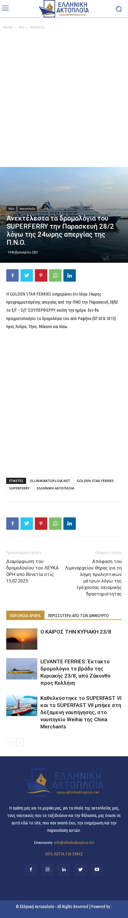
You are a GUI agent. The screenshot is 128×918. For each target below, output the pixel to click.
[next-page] (20, 742)
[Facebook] (12, 275)
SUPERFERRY (19, 488)
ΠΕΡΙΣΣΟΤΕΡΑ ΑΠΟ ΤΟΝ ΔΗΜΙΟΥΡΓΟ (78, 615)
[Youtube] (97, 869)
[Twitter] (27, 275)
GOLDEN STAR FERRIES (95, 480)
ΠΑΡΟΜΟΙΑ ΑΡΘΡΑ (25, 615)
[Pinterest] (41, 275)
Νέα (21, 27)
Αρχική (8, 27)
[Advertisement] (64, 100)
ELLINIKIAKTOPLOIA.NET (50, 480)
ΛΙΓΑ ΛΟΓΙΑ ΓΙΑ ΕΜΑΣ (64, 853)
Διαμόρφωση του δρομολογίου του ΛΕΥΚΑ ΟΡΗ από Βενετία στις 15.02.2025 (32, 571)
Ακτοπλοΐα (37, 27)
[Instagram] (47, 869)
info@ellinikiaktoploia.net (74, 842)
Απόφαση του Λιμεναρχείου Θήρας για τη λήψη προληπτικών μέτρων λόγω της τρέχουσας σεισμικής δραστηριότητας (93, 578)
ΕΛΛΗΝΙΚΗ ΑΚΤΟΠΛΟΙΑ (55, 488)
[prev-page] (10, 742)
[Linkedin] (69, 275)
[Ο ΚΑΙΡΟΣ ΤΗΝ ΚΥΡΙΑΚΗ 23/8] (21, 639)
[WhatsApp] (55, 275)
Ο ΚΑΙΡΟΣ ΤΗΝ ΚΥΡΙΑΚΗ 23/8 (75, 632)
